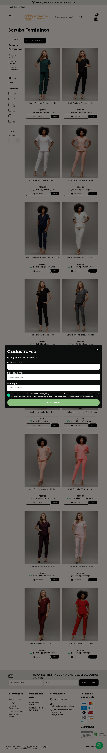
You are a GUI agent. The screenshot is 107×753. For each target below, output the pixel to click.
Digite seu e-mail (15, 373)
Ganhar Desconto (53, 402)
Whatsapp (12, 383)
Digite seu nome (14, 362)
